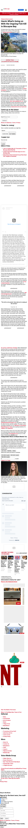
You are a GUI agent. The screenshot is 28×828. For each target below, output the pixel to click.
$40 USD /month (5, 457)
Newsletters (6, 725)
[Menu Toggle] (2, 10)
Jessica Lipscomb (7, 32)
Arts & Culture (7, 720)
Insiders (3, 800)
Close (2, 827)
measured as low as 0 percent (18, 106)
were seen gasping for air (16, 101)
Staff (4, 747)
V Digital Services (7, 765)
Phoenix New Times (8, 763)
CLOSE (3, 144)
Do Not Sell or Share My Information (10, 778)
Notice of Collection (6, 122)
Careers (5, 749)
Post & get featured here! (9, 581)
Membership (6, 752)
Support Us (21, 9)
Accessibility (15, 768)
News (4, 717)
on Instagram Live (13, 433)
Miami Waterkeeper (14, 264)
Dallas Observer (7, 758)
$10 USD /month (5, 455)
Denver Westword (7, 760)
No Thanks (3, 806)
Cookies (10, 768)
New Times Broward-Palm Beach (11, 761)
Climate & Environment (7, 19)
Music (4, 722)
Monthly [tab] (9, 450)
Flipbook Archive (7, 751)
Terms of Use (6, 734)
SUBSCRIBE (5, 134)
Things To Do (6, 723)
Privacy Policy (6, 736)
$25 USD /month (15, 455)
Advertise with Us (7, 733)
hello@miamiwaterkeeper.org (8, 422)
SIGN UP (4, 120)
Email (2, 117)
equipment (10, 428)
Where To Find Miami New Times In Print (11, 712)
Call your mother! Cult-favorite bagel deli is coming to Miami (14, 14)
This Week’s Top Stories (7, 801)
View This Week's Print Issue (8, 709)
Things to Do (4, 798)
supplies (3, 428)
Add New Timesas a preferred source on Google (10, 60)
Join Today (3, 804)
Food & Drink (6, 718)
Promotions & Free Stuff (9, 731)
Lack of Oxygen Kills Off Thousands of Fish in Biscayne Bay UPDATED (15, 149)
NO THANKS (12, 134)
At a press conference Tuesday (9, 347)
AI (19, 768)
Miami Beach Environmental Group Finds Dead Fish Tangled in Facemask (15, 155)
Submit (6, 818)
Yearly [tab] (14, 450)
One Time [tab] (4, 450)
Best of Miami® (5, 803)
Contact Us (6, 744)
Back (2, 818)
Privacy (18, 122)
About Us (5, 742)
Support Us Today (5, 460)
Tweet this (13, 307)
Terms (14, 122)
